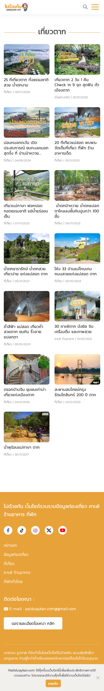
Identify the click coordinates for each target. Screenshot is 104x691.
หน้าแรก (10, 545)
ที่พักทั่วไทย (13, 581)
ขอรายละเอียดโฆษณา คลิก (33, 623)
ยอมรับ (53, 683)
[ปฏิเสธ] (97, 677)
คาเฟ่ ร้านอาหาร (64, 339)
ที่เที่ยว (8, 92)
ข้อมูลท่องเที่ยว (16, 554)
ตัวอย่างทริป (62, 97)
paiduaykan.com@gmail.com (50, 608)
